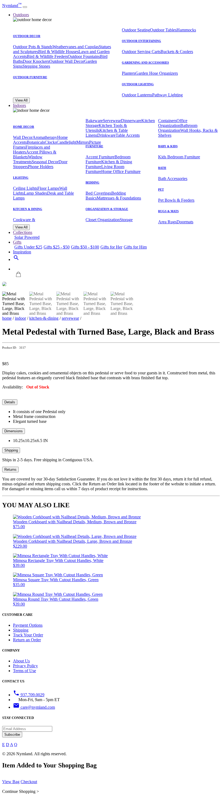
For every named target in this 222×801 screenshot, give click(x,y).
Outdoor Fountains (84, 56)
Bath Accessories (172, 178)
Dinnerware (131, 120)
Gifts (17, 242)
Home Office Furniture (121, 171)
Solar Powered (27, 237)
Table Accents (128, 135)
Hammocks (186, 30)
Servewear (112, 120)
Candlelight (66, 142)
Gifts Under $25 (28, 247)
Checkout (29, 781)
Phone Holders (40, 166)
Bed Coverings (98, 193)
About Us (21, 661)
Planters (128, 73)
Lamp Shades (35, 193)
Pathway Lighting (167, 95)
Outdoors (21, 14)
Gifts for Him (135, 247)
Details (9, 402)
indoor (20, 318)
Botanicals (36, 142)
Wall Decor (22, 137)
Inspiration (22, 252)
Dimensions (13, 431)
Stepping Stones (36, 66)
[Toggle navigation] (25, 7)
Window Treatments (28, 159)
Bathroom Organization (177, 128)
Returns (10, 469)
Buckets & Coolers (177, 51)
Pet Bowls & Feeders (176, 200)
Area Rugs (167, 222)
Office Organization (172, 123)
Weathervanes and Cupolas (76, 46)
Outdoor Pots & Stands (33, 46)
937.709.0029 (28, 694)
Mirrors (82, 142)
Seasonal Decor (45, 161)
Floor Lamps (48, 188)
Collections (22, 232)
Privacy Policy (25, 665)
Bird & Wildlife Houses (58, 51)
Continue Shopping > (20, 791)
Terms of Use (24, 670)
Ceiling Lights (25, 188)
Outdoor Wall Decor (66, 61)
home (7, 318)
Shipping (11, 450)
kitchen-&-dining (43, 318)
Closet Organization (103, 219)
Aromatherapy (44, 137)
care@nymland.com (34, 707)
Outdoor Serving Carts (141, 51)
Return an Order (27, 639)
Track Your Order (28, 635)
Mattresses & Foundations (119, 198)
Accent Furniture (100, 157)
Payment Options (28, 625)
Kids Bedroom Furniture (179, 157)
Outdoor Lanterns (137, 95)
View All (21, 100)
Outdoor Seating (136, 30)
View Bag (10, 781)
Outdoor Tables (163, 30)
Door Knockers (36, 61)
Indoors (19, 105)
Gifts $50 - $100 (85, 247)
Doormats (185, 222)
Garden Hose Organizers (156, 73)
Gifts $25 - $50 (57, 247)
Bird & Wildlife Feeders (47, 56)
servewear (70, 318)
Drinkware (106, 135)
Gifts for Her (111, 247)
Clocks (51, 142)
